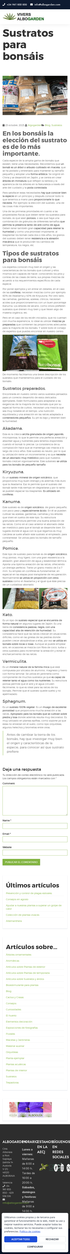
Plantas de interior (16, 1070)
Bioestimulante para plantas (22, 985)
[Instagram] (62, 1168)
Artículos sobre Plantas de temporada (28, 972)
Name (7, 820)
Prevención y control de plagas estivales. (29, 893)
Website (7, 847)
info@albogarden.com (16, 1202)
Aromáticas (12, 960)
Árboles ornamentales (18, 954)
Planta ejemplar (15, 1058)
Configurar (35, 1246)
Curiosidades (13, 1009)
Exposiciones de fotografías (22, 1027)
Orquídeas (12, 1052)
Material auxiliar (15, 1046)
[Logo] (23, 17)
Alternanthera (14, 920)
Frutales (10, 1033)
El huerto (11, 1015)
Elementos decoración (19, 1021)
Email (7, 833)
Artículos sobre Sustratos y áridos (25, 979)
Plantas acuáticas (16, 1064)
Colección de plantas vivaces (22, 914)
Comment (9, 783)
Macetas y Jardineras (18, 1039)
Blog (47, 125)
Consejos (11, 1003)
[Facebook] (56, 1168)
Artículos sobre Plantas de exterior (25, 966)
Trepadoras (12, 1082)
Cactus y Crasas (15, 997)
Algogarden (34, 125)
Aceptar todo (20, 1239)
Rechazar (52, 1239)
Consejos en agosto (17, 899)
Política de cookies (30, 1231)
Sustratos (56, 125)
